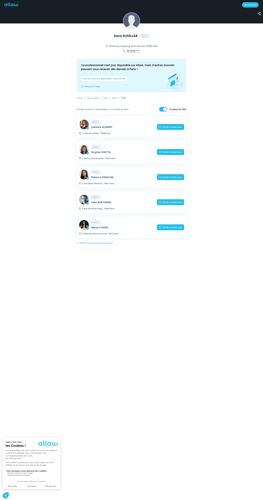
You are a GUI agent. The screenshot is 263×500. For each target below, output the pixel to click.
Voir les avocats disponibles (104, 78)
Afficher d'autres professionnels (96, 243)
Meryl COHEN (99, 227)
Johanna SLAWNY (101, 127)
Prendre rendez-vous (172, 127)
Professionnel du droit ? (227, 5)
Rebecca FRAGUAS (102, 177)
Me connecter (250, 5)
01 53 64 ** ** (133, 51)
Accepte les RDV (178, 109)
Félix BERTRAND (101, 202)
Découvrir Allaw (92, 86)
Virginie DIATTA (101, 152)
